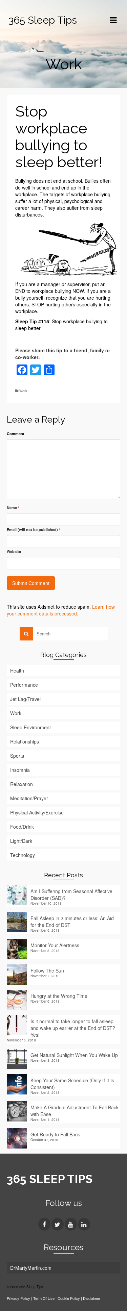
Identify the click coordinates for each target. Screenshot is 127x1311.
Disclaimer (91, 1298)
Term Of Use (44, 1298)
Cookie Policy (69, 1298)
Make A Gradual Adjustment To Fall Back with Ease (74, 1110)
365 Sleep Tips (42, 20)
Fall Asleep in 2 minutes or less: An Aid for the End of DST (72, 921)
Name (13, 507)
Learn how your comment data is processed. (61, 610)
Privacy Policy (18, 1298)
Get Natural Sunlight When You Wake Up (74, 1055)
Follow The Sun (47, 970)
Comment (15, 433)
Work (23, 390)
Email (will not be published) (33, 529)
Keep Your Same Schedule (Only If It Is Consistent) (72, 1083)
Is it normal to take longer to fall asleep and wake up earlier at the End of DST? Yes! (72, 1028)
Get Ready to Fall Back (55, 1134)
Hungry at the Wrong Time (58, 995)
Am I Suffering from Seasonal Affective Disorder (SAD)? (71, 894)
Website (14, 551)
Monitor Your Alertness (54, 945)
